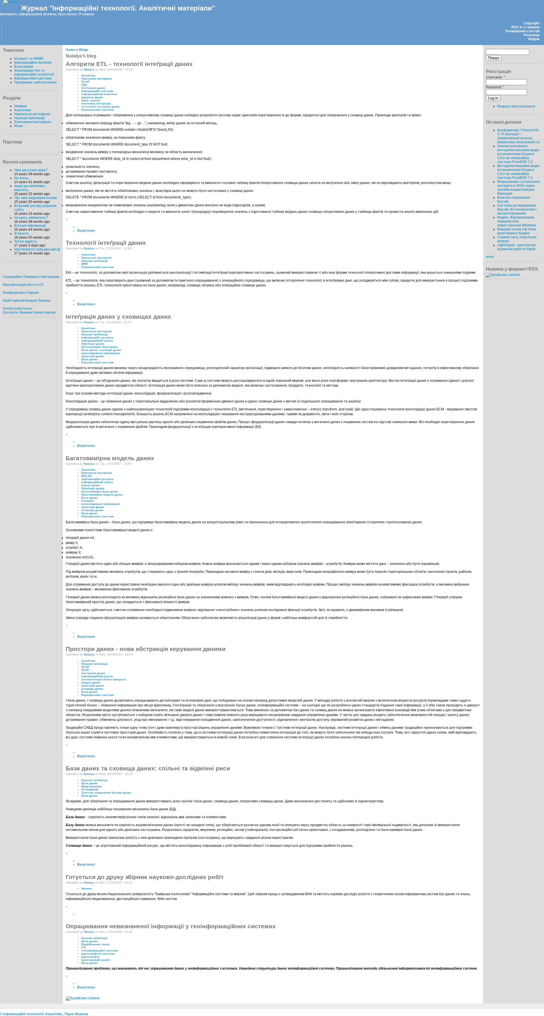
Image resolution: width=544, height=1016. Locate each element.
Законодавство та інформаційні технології (34, 72)
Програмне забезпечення (35, 82)
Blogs (83, 50)
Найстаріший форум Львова (26, 301)
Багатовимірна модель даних (110, 458)
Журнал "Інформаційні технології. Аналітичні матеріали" (118, 8)
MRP (85, 263)
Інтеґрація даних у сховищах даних (118, 316)
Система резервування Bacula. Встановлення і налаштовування (516, 209)
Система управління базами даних (106, 792)
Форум (533, 39)
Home (70, 50)
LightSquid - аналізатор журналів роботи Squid (516, 247)
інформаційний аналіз (97, 340)
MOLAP (87, 475)
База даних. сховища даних (101, 349)
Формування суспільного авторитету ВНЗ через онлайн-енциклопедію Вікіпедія (518, 188)
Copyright (531, 23)
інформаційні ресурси (97, 337)
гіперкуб (88, 500)
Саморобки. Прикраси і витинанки (31, 277)
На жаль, (21, 178)
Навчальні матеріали (32, 114)
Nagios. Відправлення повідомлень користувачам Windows (516, 221)
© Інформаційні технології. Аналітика (31, 1014)
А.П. (40, 285)
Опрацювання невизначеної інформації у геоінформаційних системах (171, 926)
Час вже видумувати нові (35, 198)
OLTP (85, 670)
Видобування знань (96, 944)
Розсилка (531, 35)
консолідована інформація (101, 353)
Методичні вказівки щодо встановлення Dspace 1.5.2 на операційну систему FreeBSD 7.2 (518, 172)
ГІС (84, 947)
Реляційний (90, 789)
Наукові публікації (29, 118)
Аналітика (22, 110)
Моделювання (92, 786)
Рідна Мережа (76, 1014)
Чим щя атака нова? (31, 170)
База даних (90, 497)
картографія (90, 956)
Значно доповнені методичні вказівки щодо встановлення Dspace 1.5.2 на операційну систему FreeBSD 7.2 (518, 154)
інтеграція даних (93, 87)
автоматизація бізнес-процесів (104, 679)
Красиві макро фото (19, 285)
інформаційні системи (97, 91)
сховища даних (92, 510)
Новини (20, 106)
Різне (18, 126)
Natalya (89, 69)
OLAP (86, 81)
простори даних (93, 356)
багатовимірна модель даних (102, 494)
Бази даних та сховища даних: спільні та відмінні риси (148, 768)
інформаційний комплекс (99, 94)
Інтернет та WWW (28, 59)
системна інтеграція (96, 103)
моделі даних (91, 682)
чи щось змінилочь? (31, 218)
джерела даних (92, 97)
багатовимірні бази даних (100, 346)
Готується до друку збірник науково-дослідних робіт (145, 877)
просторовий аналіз (96, 959)
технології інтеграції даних (101, 106)
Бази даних (23, 66)
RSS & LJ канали (525, 27)
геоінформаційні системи (100, 950)
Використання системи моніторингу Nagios (516, 231)
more (490, 257)
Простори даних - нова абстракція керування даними (146, 649)
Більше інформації (30, 226)
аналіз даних (91, 485)
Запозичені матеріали (32, 122)
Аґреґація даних (93, 343)
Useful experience (17, 308)
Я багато (21, 233)
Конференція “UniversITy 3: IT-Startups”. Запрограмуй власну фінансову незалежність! (518, 136)
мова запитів (91, 100)
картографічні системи (98, 953)
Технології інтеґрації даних (106, 242)
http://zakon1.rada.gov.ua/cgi (37, 249)
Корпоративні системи (33, 78)
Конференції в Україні (21, 293)
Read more (86, 231)
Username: (495, 77)
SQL (85, 84)
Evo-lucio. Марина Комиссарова (29, 312)
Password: (495, 87)
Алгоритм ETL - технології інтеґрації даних (129, 64)
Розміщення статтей (522, 31)
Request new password (516, 106)
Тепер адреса (25, 241)
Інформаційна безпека (33, 63)
